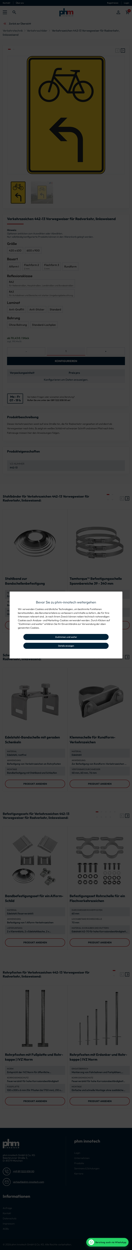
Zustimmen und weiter (66, 637)
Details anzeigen (66, 645)
